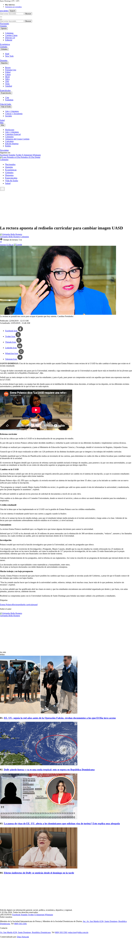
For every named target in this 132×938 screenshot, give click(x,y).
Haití (7, 54)
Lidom (8, 74)
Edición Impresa (11, 143)
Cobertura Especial (13, 134)
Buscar (28, 14)
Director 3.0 (10, 38)
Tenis (7, 84)
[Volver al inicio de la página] (2, 189)
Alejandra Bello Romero (10, 237)
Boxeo (8, 67)
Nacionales (4, 24)
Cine (7, 97)
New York (9, 56)
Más (1, 123)
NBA (7, 79)
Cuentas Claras (11, 35)
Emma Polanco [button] (6, 604)
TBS (7, 81)
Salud (2, 120)
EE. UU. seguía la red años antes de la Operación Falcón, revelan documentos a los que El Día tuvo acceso (60, 718)
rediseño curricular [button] (26, 604)
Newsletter (4, 150)
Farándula (9, 100)
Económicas (5, 44)
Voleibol (8, 86)
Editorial (8, 40)
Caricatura (9, 141)
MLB (7, 77)
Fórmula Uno (10, 70)
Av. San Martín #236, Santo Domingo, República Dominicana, (25, 932)
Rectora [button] (15, 604)
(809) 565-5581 (20, 924)
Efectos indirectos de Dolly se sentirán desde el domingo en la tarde (39, 872)
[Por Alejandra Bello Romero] (11, 234)
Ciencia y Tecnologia (13, 114)
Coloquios (9, 137)
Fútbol (7, 72)
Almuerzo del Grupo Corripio (17, 139)
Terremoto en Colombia (13, 7)
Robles (8, 146)
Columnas (9, 33)
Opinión (3, 26)
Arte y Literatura (12, 111)
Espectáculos (5, 90)
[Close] (1, 19)
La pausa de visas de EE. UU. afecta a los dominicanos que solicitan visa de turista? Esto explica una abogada (62, 823)
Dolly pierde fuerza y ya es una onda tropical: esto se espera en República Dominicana (49, 769)
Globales (3, 47)
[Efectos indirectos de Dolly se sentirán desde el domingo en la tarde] (66, 848)
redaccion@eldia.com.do (78, 932)
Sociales (8, 116)
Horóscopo (9, 130)
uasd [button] (36, 604)
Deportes (3, 60)
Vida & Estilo (5, 104)
